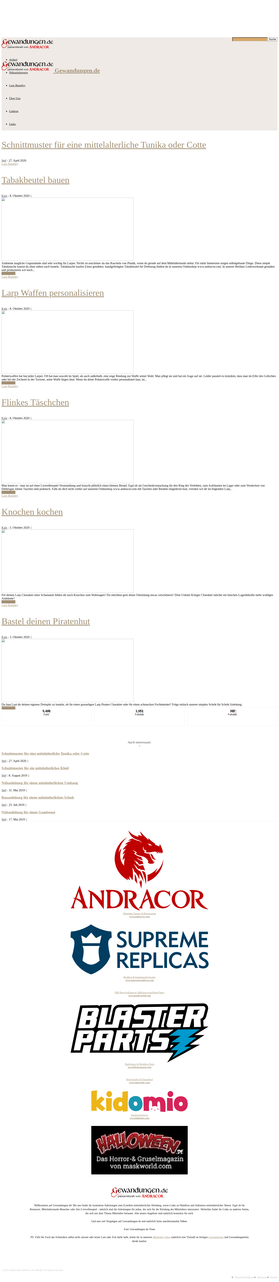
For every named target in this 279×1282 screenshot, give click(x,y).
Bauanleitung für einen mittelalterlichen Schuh (38, 797)
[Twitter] (155, 1248)
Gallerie (13, 111)
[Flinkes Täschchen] (68, 482)
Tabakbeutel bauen (35, 180)
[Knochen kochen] (68, 591)
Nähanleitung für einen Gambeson (28, 812)
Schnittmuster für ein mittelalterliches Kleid (35, 768)
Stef (4, 160)
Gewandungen (216, 1237)
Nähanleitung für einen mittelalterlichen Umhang (40, 783)
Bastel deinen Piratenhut (46, 621)
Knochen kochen (32, 512)
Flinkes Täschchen (35, 402)
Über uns (14, 98)
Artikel (13, 59)
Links (12, 124)
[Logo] (27, 49)
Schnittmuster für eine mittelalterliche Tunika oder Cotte (104, 145)
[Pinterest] (145, 1248)
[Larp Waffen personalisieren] (68, 372)
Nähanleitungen (18, 72)
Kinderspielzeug (139, 1117)
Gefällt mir (47, 710)
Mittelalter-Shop (161, 1237)
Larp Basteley (17, 85)
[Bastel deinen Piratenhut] (68, 701)
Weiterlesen (8, 273)
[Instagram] (134, 1248)
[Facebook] (124, 1248)
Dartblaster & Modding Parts (139, 1066)
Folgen (139, 710)
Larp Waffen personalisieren (53, 293)
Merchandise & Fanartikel (139, 1081)
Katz (4, 195)
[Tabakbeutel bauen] (68, 259)
